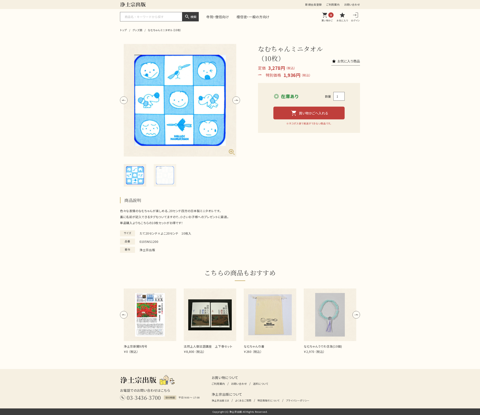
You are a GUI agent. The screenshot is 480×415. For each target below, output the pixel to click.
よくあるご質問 (243, 400)
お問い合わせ (352, 4)
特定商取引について (268, 400)
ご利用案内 (333, 4)
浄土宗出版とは (220, 400)
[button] (124, 100)
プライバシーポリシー (298, 400)
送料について (261, 384)
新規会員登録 (313, 4)
